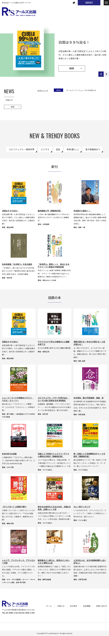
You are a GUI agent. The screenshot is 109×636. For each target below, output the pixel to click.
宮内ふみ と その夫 (49, 280)
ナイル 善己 (82, 520)
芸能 (58, 149)
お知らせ (61, 606)
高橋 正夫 (46, 351)
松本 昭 (9, 278)
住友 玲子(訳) (21, 582)
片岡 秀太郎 (82, 579)
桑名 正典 (81, 361)
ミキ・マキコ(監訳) (14, 579)
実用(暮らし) (73, 149)
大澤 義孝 (46, 224)
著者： (4, 227)
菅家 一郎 (81, 227)
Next (106, 74)
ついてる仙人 (47, 470)
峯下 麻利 (10, 414)
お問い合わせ (101, 606)
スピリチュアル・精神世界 (21, 149)
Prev (101, 74)
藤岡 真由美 (47, 579)
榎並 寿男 (10, 227)
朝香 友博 (10, 523)
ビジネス (45, 149)
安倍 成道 (81, 414)
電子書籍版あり (92, 149)
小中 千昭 (10, 467)
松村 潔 (45, 414)
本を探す (73, 606)
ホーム (49, 606)
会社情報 (86, 606)
